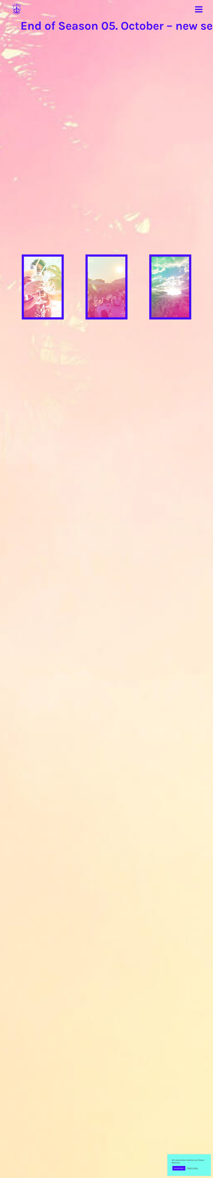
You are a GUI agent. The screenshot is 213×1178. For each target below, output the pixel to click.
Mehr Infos (192, 1168)
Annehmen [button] (179, 1168)
